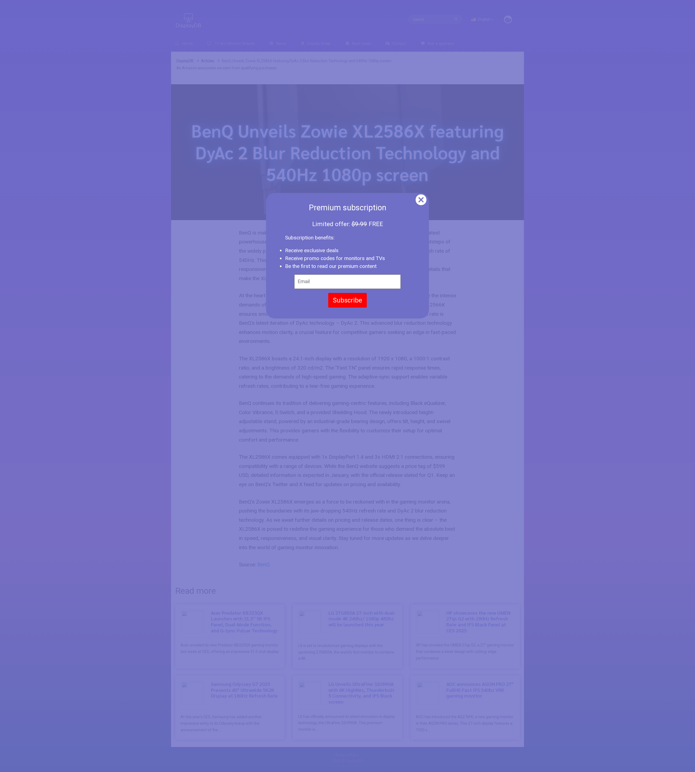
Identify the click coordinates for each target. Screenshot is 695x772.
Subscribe (347, 300)
